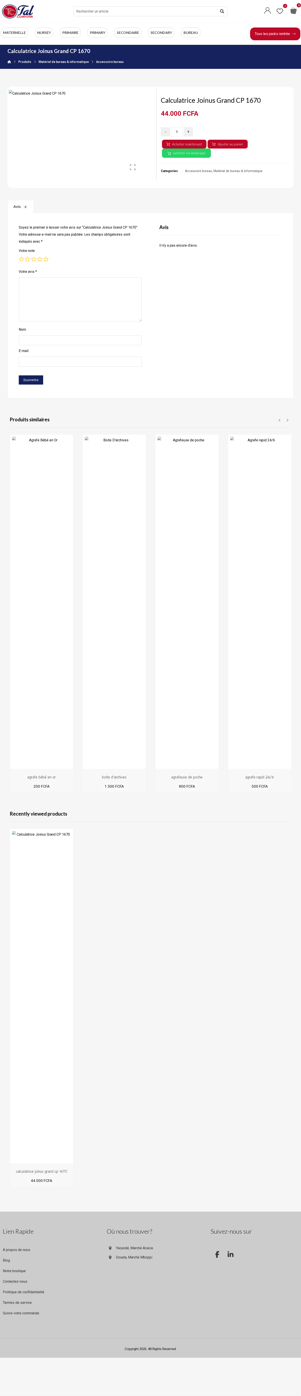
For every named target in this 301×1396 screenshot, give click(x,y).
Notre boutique (14, 1271)
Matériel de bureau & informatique (238, 171)
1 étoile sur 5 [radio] (21, 259)
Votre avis (28, 272)
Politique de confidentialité (23, 1292)
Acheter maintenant (187, 144)
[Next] (287, 420)
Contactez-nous (15, 1281)
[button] (222, 11)
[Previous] (280, 420)
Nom (22, 329)
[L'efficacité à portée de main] (18, 11)
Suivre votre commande (21, 1313)
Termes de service (17, 1303)
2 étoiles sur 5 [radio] (27, 259)
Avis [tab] (19, 206)
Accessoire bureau (198, 171)
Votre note (27, 251)
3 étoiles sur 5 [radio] (33, 259)
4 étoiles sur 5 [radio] (40, 259)
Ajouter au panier (230, 144)
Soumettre (31, 380)
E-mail (23, 351)
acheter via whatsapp (189, 153)
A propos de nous (16, 1250)
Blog (6, 1260)
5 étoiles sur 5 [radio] (46, 259)
